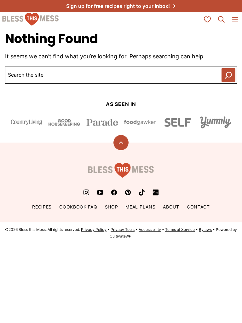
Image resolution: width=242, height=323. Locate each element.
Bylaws (205, 229)
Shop (111, 206)
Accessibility (150, 229)
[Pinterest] (128, 192)
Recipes (42, 206)
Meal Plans (140, 206)
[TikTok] (142, 192)
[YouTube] (100, 192)
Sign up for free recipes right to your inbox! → (121, 6)
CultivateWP (120, 236)
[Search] (221, 19)
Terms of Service (180, 229)
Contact (198, 206)
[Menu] (235, 19)
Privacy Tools (123, 229)
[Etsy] (156, 192)
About (171, 206)
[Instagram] (86, 192)
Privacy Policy (94, 229)
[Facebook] (114, 192)
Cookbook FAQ (78, 206)
